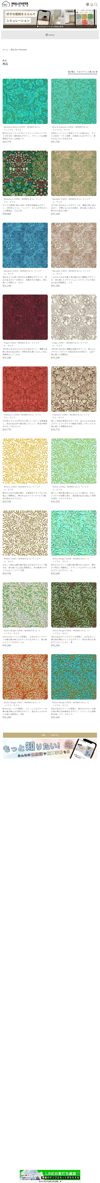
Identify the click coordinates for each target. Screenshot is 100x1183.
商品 (12, 50)
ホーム (5, 50)
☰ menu (50, 34)
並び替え (71, 72)
